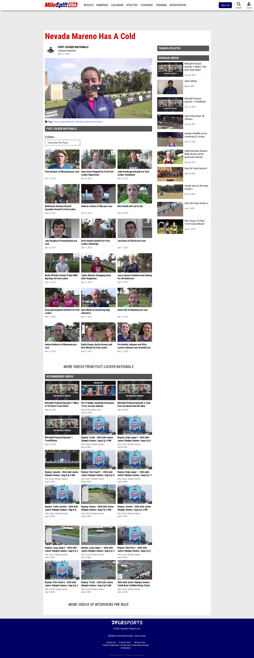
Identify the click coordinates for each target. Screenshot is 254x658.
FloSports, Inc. (135, 628)
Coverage (147, 5)
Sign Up (225, 5)
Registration (178, 5)
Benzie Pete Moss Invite (91, 410)
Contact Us (111, 642)
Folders (49, 137)
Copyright (124, 628)
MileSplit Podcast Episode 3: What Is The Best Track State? (195, 66)
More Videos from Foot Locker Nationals (98, 367)
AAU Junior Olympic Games (92, 444)
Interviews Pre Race (93, 121)
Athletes (132, 5)
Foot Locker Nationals (73, 47)
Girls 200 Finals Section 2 (196, 203)
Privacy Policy (125, 642)
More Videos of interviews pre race (98, 604)
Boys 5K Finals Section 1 (196, 168)
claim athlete (191, 81)
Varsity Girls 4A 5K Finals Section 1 (196, 187)
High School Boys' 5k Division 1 (194, 118)
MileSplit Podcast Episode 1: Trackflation (195, 100)
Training (161, 5)
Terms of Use (139, 642)
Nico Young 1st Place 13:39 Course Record (195, 222)
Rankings (102, 5)
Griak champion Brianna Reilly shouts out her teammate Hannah (196, 154)
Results (88, 5)
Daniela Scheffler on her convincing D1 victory (196, 135)
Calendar (117, 5)
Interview (79, 121)
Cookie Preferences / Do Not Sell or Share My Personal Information (126, 646)
